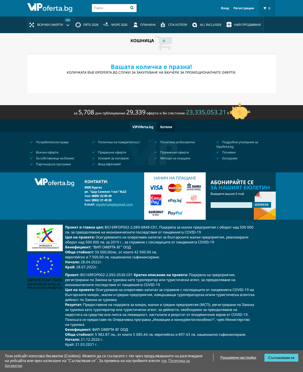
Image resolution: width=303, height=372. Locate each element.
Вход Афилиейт (109, 164)
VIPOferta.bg (142, 127)
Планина (148, 24)
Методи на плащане (175, 158)
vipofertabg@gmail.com (114, 204)
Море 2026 (119, 24)
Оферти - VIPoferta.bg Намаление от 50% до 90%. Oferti (51, 7)
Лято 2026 (90, 24)
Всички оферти (53, 22)
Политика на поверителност (118, 142)
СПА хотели (177, 24)
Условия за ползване (113, 158)
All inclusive (210, 24)
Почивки (229, 152)
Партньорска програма (53, 164)
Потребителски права (51, 142)
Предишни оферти (111, 152)
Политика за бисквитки (177, 142)
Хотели (166, 127)
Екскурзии (229, 158)
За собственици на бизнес (54, 158)
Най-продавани (247, 24)
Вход (225, 8)
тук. (164, 361)
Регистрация (244, 8)
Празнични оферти (174, 152)
